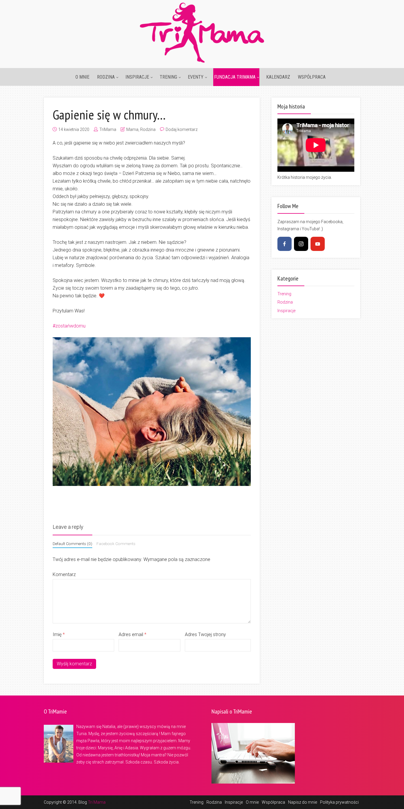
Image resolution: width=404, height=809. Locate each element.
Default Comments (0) (72, 543)
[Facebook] (284, 244)
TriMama (107, 129)
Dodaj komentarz (182, 129)
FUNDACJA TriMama (235, 77)
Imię (59, 634)
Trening (168, 77)
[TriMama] (202, 32)
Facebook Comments (115, 543)
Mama (132, 129)
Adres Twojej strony (205, 634)
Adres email (132, 634)
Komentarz (64, 574)
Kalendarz (278, 77)
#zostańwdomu (69, 326)
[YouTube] (318, 244)
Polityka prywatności (339, 802)
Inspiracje (137, 77)
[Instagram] (301, 244)
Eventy (195, 77)
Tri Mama (97, 802)
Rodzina (106, 77)
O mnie (82, 77)
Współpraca (312, 77)
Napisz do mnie (302, 802)
